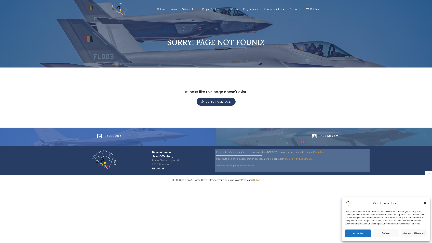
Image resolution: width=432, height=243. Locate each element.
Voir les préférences (414, 233)
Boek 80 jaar (231, 9)
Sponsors (295, 9)
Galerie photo (189, 9)
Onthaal (161, 9)
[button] (425, 203)
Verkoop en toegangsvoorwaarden (235, 165)
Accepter (358, 233)
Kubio (256, 180)
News (174, 9)
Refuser (386, 233)
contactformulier (315, 152)
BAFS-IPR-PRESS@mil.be (299, 158)
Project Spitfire (210, 9)
